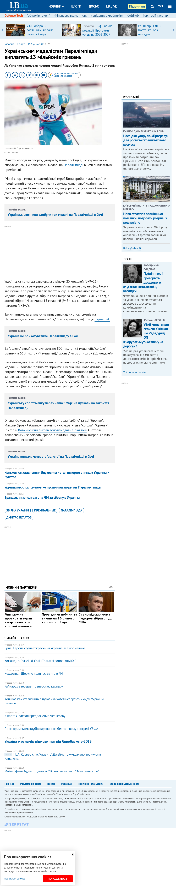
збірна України (17, 510)
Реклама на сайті (30, 783)
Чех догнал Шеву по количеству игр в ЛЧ (33, 673)
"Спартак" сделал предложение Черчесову (34, 716)
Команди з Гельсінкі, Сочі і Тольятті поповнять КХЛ (40, 661)
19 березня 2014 (36, 44)
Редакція (66, 783)
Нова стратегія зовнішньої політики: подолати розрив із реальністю (145, 218)
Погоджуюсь (58, 878)
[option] (32, 30)
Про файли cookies (14, 878)
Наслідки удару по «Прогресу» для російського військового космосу (145, 140)
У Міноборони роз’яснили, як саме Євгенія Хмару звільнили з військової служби (40, 34)
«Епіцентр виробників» (107, 15)
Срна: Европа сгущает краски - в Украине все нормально (44, 648)
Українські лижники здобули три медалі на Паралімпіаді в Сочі (55, 214)
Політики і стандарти (90, 783)
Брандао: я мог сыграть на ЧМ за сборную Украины (42, 497)
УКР (160, 6)
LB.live (111, 6)
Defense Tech (13, 15)
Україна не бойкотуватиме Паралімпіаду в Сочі (43, 336)
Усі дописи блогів (134, 372)
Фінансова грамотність (70, 15)
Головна (9, 44)
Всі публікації (132, 248)
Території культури (156, 15)
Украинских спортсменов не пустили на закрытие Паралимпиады (52, 487)
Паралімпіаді (73, 165)
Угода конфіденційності (124, 783)
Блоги (76, 6)
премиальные (45, 510)
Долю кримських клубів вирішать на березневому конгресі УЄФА (51, 728)
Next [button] (174, 30)
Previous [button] (2, 30)
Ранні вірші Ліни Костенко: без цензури (149, 30)
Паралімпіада (71, 510)
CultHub (133, 15)
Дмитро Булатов (19, 517)
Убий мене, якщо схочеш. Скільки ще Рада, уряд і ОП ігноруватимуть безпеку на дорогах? (146, 335)
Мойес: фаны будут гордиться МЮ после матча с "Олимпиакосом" (51, 771)
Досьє (94, 6)
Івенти (51, 783)
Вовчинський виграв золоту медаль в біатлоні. (52, 430)
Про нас (9, 783)
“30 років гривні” (38, 15)
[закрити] (73, 854)
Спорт (21, 44)
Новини (55, 6)
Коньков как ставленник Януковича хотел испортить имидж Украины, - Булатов (56, 474)
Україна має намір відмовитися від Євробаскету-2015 (48, 741)
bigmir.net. (102, 319)
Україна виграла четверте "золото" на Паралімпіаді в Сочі (51, 456)
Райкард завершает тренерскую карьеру (33, 686)
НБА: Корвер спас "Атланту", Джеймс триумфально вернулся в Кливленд (52, 756)
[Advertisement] (59, 253)
